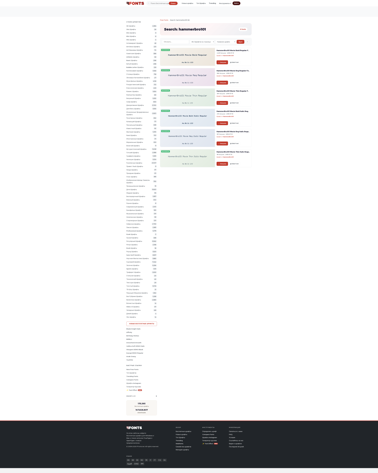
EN (128, 460)
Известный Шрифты (133, 128)
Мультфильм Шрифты (134, 81)
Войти (236, 3)
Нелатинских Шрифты (134, 217)
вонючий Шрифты (133, 146)
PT (155, 460)
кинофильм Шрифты (134, 210)
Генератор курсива (133, 387)
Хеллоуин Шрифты (133, 159)
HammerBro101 (228, 55)
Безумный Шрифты (133, 98)
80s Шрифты (131, 36)
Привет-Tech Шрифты (134, 166)
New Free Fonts (132, 369)
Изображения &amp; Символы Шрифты (138, 181)
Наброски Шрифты (133, 224)
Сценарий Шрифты (133, 262)
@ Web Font (234, 62)
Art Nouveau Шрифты (134, 50)
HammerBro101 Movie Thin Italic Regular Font (236, 152)
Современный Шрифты (135, 207)
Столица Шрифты (132, 74)
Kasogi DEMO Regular (134, 353)
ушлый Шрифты (132, 238)
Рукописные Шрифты (134, 163)
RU (165, 460)
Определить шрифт (209, 431)
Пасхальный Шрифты (134, 125)
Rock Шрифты (131, 248)
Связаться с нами (235, 431)
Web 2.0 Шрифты (132, 307)
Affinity (129, 332)
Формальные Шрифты (134, 142)
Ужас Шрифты (131, 177)
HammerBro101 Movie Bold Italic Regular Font (236, 111)
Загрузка (223, 62)
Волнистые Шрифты (133, 303)
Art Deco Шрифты (133, 47)
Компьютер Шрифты (134, 95)
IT (150, 460)
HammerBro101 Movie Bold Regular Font (234, 50)
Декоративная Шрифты (135, 105)
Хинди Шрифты (132, 170)
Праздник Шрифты (133, 173)
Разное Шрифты (132, 203)
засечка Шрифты (132, 265)
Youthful (129, 360)
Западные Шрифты (133, 310)
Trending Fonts (132, 376)
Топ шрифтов (131, 373)
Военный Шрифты (133, 200)
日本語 (136, 464)
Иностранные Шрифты (134, 139)
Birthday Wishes (132, 336)
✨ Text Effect (133, 390)
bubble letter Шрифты (135, 67)
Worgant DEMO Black (134, 349)
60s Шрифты (131, 33)
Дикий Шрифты (132, 314)
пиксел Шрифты (132, 227)
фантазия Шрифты (133, 132)
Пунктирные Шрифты (134, 118)
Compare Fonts (132, 380)
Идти (240, 42)
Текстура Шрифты (133, 283)
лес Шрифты (131, 317)
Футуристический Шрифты (136, 149)
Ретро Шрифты (132, 245)
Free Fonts (164, 20)
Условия (232, 437)
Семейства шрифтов (183, 447)
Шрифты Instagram (133, 383)
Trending (212, 3)
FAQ (230, 434)
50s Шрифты (131, 29)
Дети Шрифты (131, 189)
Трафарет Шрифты (133, 272)
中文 (159, 460)
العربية (129, 464)
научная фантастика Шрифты (137, 258)
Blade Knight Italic (133, 329)
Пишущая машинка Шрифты (137, 293)
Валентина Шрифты (133, 300)
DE (133, 460)
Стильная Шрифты (133, 276)
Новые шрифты (187, 3)
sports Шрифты (132, 269)
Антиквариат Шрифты (134, 43)
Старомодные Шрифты (135, 220)
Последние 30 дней (236, 447)
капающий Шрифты (133, 122)
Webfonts (179, 444)
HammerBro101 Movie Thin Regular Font (234, 91)
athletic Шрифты (132, 57)
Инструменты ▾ (225, 3)
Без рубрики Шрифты (134, 296)
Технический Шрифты (134, 279)
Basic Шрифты (131, 60)
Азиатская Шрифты (133, 53)
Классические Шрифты (135, 88)
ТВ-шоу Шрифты (132, 289)
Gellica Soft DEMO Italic (135, 346)
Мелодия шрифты (182, 450)
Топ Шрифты (201, 3)
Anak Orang (131, 356)
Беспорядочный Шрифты (135, 196)
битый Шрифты (132, 64)
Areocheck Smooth (133, 343)
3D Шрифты (130, 26)
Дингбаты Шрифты (133, 109)
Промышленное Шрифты (135, 186)
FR (146, 460)
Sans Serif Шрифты (133, 255)
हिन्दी (142, 464)
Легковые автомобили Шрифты (138, 78)
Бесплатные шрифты (183, 431)
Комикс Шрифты (132, 91)
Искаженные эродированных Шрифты (137, 113)
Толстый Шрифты (132, 286)
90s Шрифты (131, 40)
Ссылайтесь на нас (236, 440)
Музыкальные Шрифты (135, 214)
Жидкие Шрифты (132, 193)
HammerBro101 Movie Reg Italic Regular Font (236, 132)
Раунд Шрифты (132, 252)
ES (137, 460)
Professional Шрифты (134, 231)
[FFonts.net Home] (135, 3)
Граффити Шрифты (133, 156)
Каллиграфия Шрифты (134, 71)
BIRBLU (129, 339)
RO (142, 460)
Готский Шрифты (132, 153)
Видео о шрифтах (235, 444)
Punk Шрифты (131, 234)
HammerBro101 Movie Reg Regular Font (234, 71)
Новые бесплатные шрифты (141, 324)
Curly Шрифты (131, 102)
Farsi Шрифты (131, 135)
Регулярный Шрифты (134, 241)
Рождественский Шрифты (136, 84)
